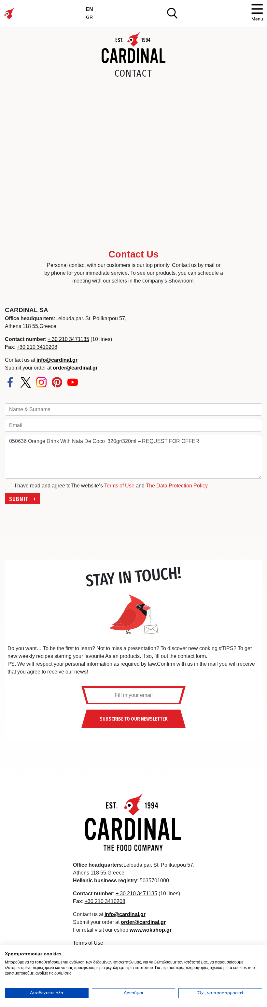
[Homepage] (134, 47)
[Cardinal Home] (133, 822)
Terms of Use (119, 485)
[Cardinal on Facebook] (10, 382)
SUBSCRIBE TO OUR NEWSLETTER (134, 719)
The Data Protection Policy (177, 485)
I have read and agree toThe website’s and (111, 485)
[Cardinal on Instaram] (41, 382)
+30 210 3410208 (37, 347)
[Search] (172, 13)
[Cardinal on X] (26, 382)
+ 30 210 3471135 (68, 339)
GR (89, 17)
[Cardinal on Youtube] (72, 382)
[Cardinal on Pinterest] (57, 382)
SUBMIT (18, 498)
